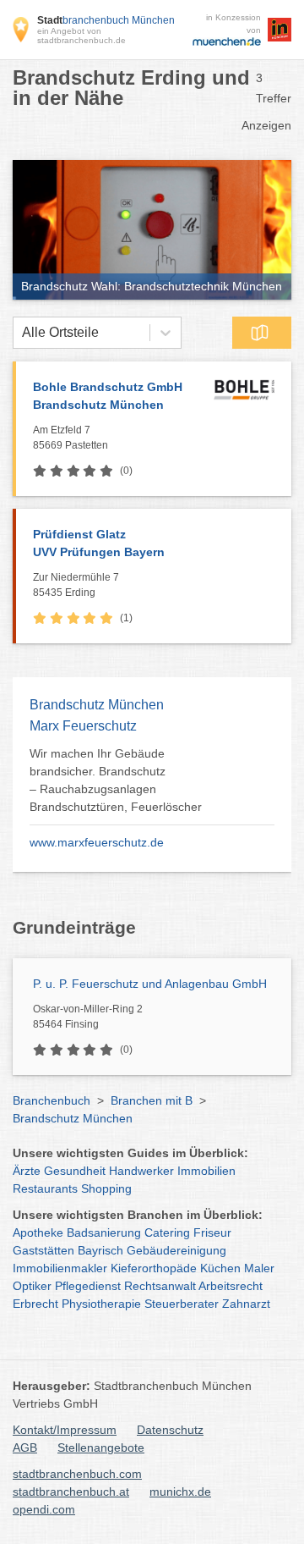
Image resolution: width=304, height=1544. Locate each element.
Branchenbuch (51, 1100)
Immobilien (206, 1170)
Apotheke (38, 1232)
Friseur (212, 1232)
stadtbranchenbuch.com (77, 1474)
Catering (167, 1232)
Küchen (220, 1268)
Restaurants (45, 1188)
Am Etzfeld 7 (70, 437)
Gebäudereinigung (176, 1250)
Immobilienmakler (60, 1268)
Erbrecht (35, 1303)
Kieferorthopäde (154, 1268)
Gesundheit (75, 1170)
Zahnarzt (246, 1303)
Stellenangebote (100, 1447)
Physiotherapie (101, 1303)
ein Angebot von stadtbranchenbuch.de (81, 35)
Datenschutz (170, 1429)
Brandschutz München (73, 1118)
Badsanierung (104, 1232)
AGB (25, 1447)
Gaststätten (43, 1250)
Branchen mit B (152, 1100)
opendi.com (44, 1509)
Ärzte (27, 1170)
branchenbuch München (106, 20)
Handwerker (141, 1170)
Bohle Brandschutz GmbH (107, 395)
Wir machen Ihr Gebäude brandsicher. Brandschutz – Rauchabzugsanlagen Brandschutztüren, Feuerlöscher (116, 780)
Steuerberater (181, 1303)
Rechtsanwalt (160, 1286)
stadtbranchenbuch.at (71, 1491)
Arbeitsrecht (230, 1286)
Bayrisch (100, 1250)
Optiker (32, 1286)
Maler (259, 1268)
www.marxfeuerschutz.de (97, 842)
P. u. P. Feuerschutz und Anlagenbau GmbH (150, 983)
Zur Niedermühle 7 (76, 584)
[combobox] (22, 333)
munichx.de (180, 1491)
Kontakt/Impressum (65, 1429)
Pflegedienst (88, 1286)
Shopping (106, 1188)
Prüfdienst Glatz (99, 543)
